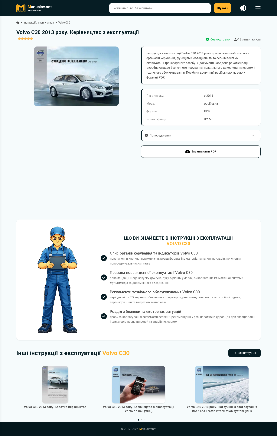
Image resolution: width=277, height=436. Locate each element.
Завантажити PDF (203, 151)
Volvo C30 (64, 22)
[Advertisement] (76, 188)
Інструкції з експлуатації (39, 22)
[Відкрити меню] (258, 8)
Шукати (222, 8)
